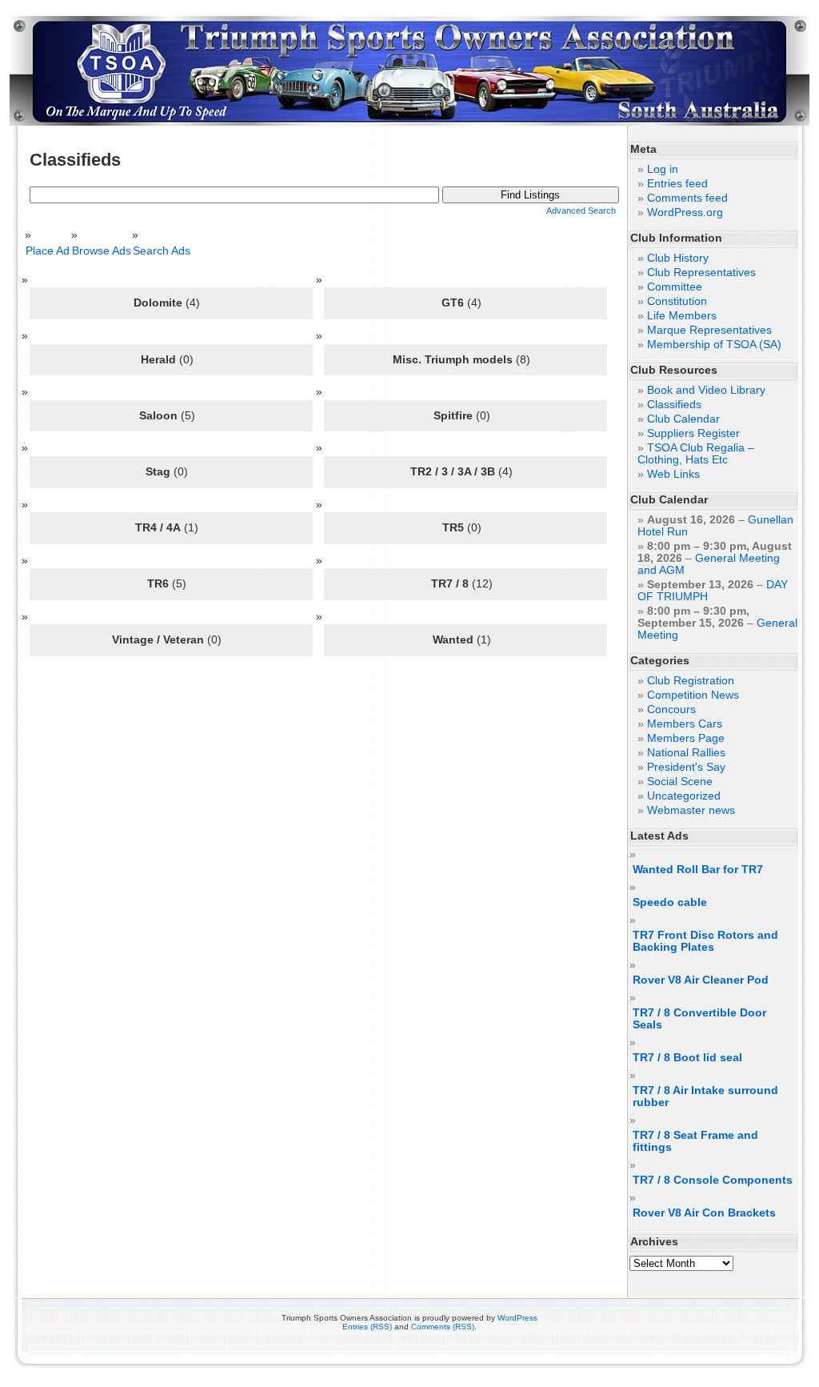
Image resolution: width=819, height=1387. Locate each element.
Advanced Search (581, 210)
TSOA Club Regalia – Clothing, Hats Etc (695, 454)
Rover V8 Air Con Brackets (704, 1213)
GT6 (452, 302)
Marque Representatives (709, 330)
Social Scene (680, 782)
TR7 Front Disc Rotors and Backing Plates (705, 941)
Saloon (158, 415)
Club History (678, 258)
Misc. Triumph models (453, 359)
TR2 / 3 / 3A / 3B (452, 471)
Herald (158, 359)
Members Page (686, 738)
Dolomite (158, 302)
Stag (158, 471)
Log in (662, 169)
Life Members (682, 316)
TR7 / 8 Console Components (713, 1180)
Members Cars (684, 724)
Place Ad (51, 250)
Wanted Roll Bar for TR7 (698, 870)
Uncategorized (684, 796)
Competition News (693, 695)
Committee (674, 287)
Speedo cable (670, 902)
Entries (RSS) (367, 1326)
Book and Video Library (706, 390)
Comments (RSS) (442, 1326)
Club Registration (690, 681)
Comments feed (687, 198)
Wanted (453, 639)
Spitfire (453, 415)
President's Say (686, 767)
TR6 (158, 583)
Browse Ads (105, 250)
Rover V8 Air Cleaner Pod (701, 980)
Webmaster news (691, 810)
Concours (671, 710)
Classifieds (674, 405)
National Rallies (686, 753)
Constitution (677, 301)
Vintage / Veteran (158, 639)
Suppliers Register (693, 433)
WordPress (517, 1317)
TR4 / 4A (158, 527)
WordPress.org (685, 212)
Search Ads (165, 250)
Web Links (673, 474)
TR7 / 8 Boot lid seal (687, 1058)
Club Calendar (683, 419)
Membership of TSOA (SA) (714, 345)
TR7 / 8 (450, 583)
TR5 (453, 527)
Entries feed (677, 184)
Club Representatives (701, 273)
